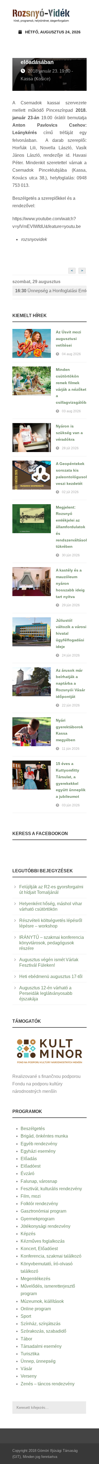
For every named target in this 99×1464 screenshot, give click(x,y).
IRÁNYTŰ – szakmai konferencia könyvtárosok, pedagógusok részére (51, 943)
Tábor (26, 1339)
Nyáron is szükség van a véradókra (69, 433)
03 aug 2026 (71, 411)
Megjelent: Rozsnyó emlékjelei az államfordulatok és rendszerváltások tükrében (72, 527)
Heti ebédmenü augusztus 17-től (50, 976)
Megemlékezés (35, 1278)
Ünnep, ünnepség (38, 1361)
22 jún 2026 (71, 705)
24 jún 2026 (71, 655)
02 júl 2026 (70, 492)
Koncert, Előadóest (39, 1248)
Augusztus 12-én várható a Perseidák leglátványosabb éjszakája (45, 993)
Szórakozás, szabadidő (43, 1331)
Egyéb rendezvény (39, 1143)
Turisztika (30, 1353)
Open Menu (81, 15)
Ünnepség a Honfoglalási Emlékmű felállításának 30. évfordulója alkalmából (51, 290)
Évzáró (27, 1173)
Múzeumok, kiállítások (42, 1301)
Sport (26, 1316)
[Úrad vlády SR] (49, 1050)
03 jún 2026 (71, 805)
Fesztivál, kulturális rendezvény (51, 1188)
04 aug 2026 (71, 354)
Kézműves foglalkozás (43, 1241)
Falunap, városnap (39, 1181)
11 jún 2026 (70, 749)
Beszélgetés (33, 1128)
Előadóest (30, 1166)
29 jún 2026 (71, 605)
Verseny (29, 1376)
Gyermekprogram (37, 1218)
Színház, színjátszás (41, 1323)
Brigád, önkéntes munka (44, 1136)
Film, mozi (31, 1196)
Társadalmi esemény (41, 1346)
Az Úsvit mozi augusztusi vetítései (68, 338)
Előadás (29, 1158)
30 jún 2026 (71, 555)
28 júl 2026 (70, 448)
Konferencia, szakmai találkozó (51, 1256)
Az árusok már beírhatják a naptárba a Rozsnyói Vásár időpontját (70, 683)
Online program (36, 1308)
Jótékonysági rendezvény (45, 1226)
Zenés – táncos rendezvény (48, 1383)
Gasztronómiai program (43, 1211)
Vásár (26, 1368)
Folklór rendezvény (39, 1203)
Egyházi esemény (38, 1151)
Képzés (28, 1233)
